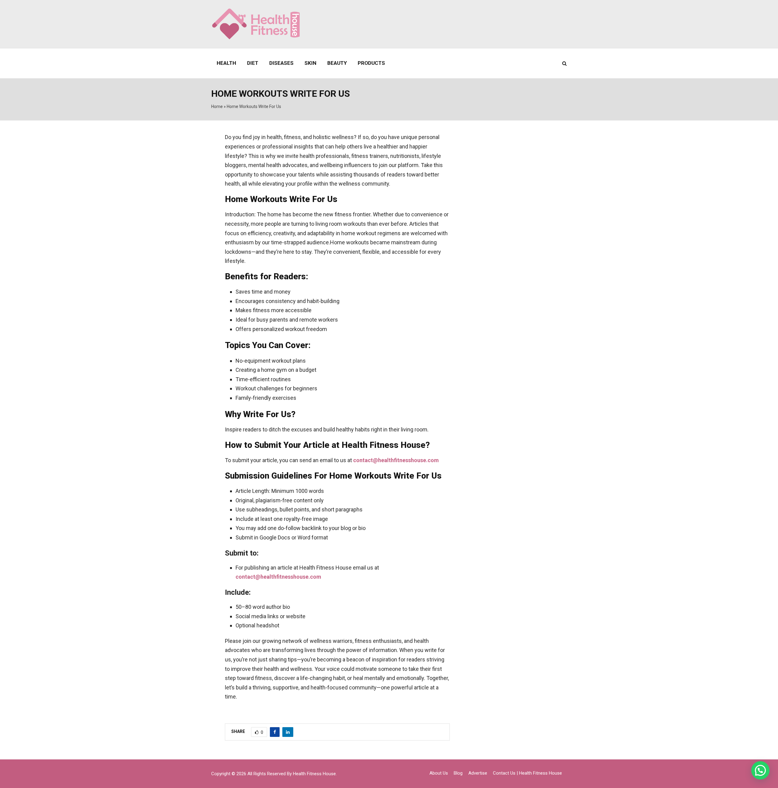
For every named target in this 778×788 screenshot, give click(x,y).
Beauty (337, 63)
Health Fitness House (314, 773)
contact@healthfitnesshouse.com (396, 460)
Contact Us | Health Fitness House (527, 773)
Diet (252, 63)
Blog (458, 773)
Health (226, 63)
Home (217, 106)
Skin (310, 63)
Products (371, 63)
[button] (760, 770)
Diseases (281, 63)
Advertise (477, 773)
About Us (438, 773)
